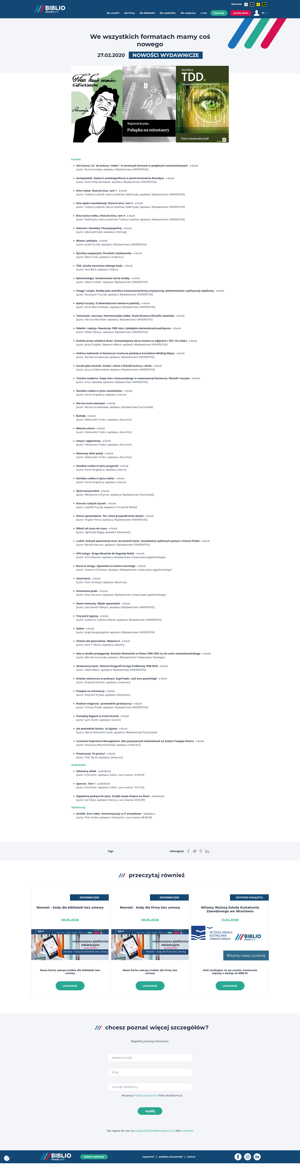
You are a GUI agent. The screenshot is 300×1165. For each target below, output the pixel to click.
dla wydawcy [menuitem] (188, 13)
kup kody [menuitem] (219, 13)
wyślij (150, 1111)
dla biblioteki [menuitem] (147, 13)
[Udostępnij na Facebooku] (188, 851)
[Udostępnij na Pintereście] (201, 851)
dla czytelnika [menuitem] (168, 13)
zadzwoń (187, 1130)
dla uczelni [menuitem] (113, 13)
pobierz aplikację (94, 1156)
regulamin (148, 1156)
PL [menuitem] (263, 13)
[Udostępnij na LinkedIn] (207, 851)
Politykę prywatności (146, 1095)
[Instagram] (249, 1156)
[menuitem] (256, 13)
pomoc (191, 1156)
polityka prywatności (171, 1156)
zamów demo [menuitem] (240, 13)
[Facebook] (239, 1156)
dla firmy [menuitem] (129, 13)
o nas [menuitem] (204, 13)
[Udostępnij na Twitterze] (195, 851)
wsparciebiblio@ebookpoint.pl (155, 1130)
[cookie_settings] (7, 1158)
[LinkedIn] (258, 1156)
